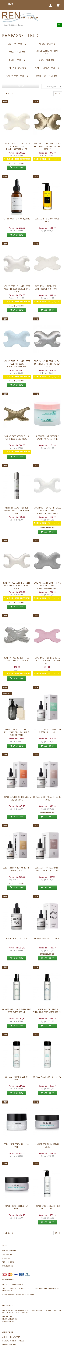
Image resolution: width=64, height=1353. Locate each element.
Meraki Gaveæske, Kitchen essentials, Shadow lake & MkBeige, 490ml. (16, 732)
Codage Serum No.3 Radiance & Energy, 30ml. (17, 798)
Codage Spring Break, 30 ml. (47, 938)
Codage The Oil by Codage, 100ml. (47, 220)
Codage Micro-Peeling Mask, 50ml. (16, 1207)
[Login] (50, 5)
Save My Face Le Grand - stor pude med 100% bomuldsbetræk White (16, 146)
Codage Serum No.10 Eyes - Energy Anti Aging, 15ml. (47, 869)
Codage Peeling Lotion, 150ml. (47, 1077)
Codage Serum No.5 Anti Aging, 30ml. (47, 798)
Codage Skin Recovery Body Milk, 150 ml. (47, 1207)
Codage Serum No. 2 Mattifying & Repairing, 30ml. (47, 731)
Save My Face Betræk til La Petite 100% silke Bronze (16, 437)
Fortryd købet (8, 1321)
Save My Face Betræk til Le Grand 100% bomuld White (47, 287)
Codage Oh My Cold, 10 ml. (16, 938)
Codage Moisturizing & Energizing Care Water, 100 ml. (47, 1010)
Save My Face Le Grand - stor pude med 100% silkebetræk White (16, 289)
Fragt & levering (9, 1319)
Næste (57, 93)
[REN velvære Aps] (20, 16)
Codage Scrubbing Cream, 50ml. (47, 1145)
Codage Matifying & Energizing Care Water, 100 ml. (16, 1010)
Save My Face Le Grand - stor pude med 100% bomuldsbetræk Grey (47, 586)
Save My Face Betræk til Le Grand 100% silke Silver (16, 659)
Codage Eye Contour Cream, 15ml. (17, 1145)
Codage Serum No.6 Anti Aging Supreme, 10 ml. (17, 869)
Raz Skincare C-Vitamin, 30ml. (16, 219)
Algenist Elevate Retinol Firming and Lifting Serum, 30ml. (16, 511)
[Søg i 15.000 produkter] (59, 25)
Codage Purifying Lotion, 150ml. (17, 1078)
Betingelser (7, 1316)
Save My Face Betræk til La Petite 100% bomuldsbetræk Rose (47, 661)
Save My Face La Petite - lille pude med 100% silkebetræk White (16, 586)
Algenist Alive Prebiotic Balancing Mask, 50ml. (47, 437)
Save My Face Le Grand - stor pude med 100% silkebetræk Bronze (47, 146)
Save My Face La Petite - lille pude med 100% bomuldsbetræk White (47, 511)
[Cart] (58, 5)
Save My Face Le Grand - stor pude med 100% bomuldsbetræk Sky (16, 364)
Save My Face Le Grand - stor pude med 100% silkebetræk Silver (47, 364)
